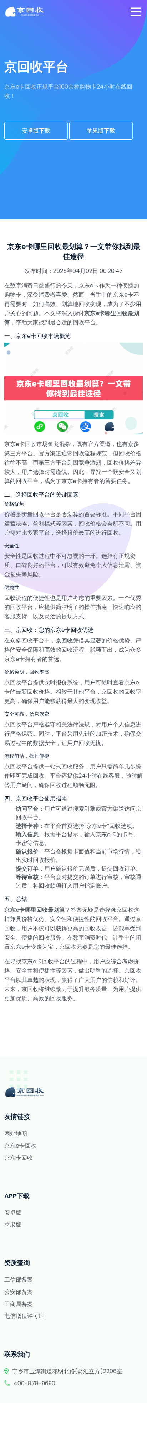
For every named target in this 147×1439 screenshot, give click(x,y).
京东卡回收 (18, 1158)
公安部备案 (18, 1292)
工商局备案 (18, 1304)
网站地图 (15, 1133)
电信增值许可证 (24, 1316)
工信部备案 (18, 1280)
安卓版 (12, 1212)
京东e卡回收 (20, 1146)
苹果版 (12, 1225)
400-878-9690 (34, 1383)
